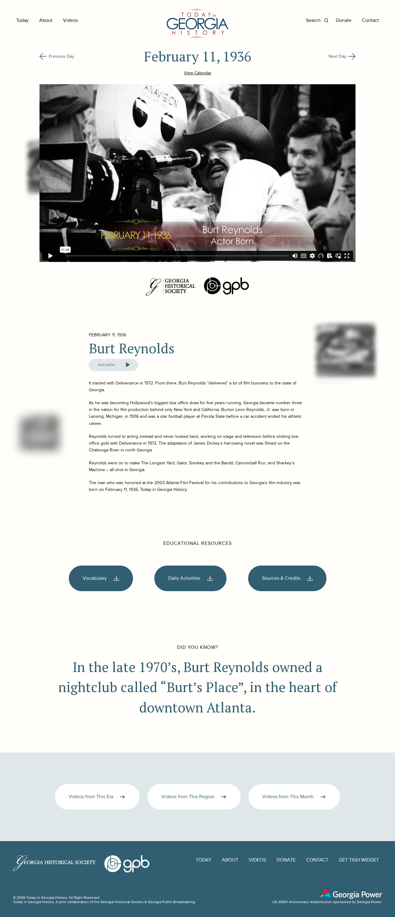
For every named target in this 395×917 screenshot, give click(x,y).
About (45, 20)
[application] (113, 365)
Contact (370, 20)
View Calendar (197, 73)
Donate (343, 20)
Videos (70, 20)
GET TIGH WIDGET (359, 860)
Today (22, 20)
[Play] (128, 365)
